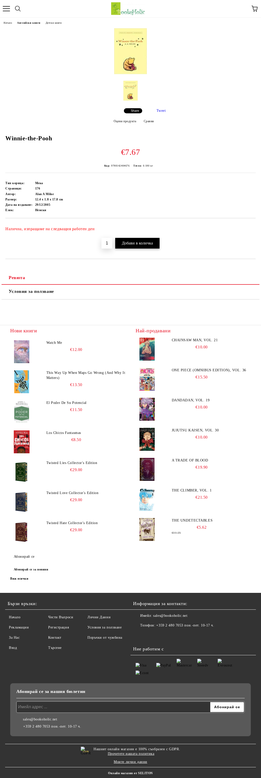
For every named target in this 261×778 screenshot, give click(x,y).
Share (135, 111)
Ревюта (17, 277)
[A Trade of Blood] (147, 469)
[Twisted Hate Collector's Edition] (21, 532)
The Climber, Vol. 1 (192, 490)
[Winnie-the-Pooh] (130, 73)
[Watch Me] (21, 351)
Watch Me (54, 343)
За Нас (14, 637)
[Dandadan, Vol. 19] (147, 409)
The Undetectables (192, 520)
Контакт (54, 637)
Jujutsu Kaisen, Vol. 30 (195, 430)
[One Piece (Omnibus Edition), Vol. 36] (147, 379)
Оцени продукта (125, 121)
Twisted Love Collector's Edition (72, 493)
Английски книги (28, 22)
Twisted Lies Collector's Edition (71, 463)
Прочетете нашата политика (131, 754)
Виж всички (19, 578)
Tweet (161, 111)
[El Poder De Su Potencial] (21, 411)
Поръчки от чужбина (104, 637)
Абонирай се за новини (31, 569)
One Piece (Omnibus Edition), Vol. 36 (209, 370)
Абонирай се (24, 556)
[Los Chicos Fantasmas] (21, 441)
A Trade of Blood (190, 460)
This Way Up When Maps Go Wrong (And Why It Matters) (85, 375)
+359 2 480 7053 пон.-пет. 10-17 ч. (185, 625)
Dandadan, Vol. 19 (191, 400)
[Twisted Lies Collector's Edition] (21, 471)
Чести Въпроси (60, 617)
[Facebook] (140, 636)
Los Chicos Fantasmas (63, 433)
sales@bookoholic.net (170, 616)
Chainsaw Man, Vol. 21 (195, 340)
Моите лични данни (130, 762)
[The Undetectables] (147, 529)
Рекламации (19, 627)
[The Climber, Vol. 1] (147, 499)
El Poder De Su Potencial (66, 403)
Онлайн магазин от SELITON (130, 773)
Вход (13, 648)
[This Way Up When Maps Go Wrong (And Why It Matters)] (21, 381)
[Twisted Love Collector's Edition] (21, 501)
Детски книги (54, 22)
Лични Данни (99, 617)
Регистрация (58, 627)
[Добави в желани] (248, 227)
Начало (8, 22)
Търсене (55, 648)
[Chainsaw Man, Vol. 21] (147, 349)
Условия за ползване (31, 291)
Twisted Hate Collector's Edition (72, 523)
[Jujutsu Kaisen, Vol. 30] (147, 439)
